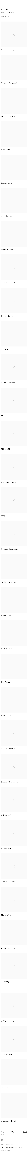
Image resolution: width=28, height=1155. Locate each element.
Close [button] (25, 3)
